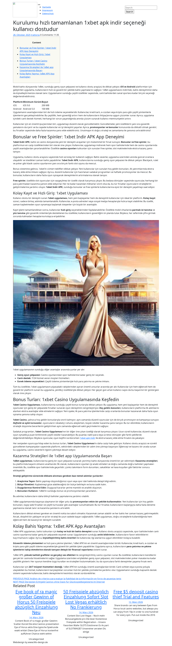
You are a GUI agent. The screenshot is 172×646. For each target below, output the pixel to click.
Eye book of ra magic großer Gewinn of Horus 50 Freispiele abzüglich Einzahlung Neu (36, 602)
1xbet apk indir (87, 438)
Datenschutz (48, 13)
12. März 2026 (136, 602)
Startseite (46, 7)
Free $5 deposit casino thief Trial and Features (136, 594)
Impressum (47, 10)
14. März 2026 (36, 617)
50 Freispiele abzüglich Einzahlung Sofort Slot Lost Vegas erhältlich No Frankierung (86, 599)
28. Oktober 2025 (22, 34)
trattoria (35, 34)
